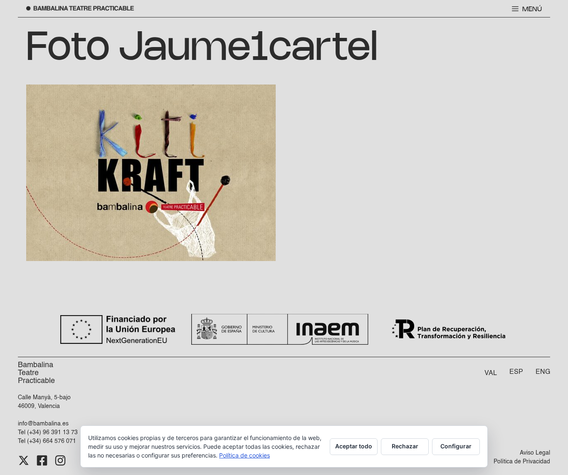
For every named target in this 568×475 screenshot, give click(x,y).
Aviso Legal (535, 453)
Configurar (456, 446)
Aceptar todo (353, 446)
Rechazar (405, 446)
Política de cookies (244, 455)
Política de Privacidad (522, 462)
